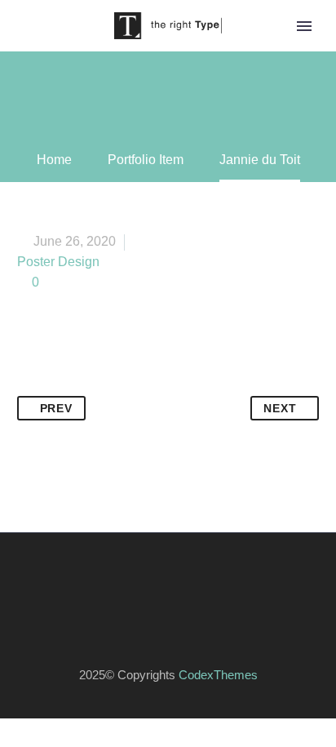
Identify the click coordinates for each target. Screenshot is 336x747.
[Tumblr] (124, 385)
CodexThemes (218, 675)
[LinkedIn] (155, 385)
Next (279, 408)
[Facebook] (31, 385)
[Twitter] (62, 385)
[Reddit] (186, 385)
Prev (56, 408)
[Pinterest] (93, 385)
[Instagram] (178, 577)
